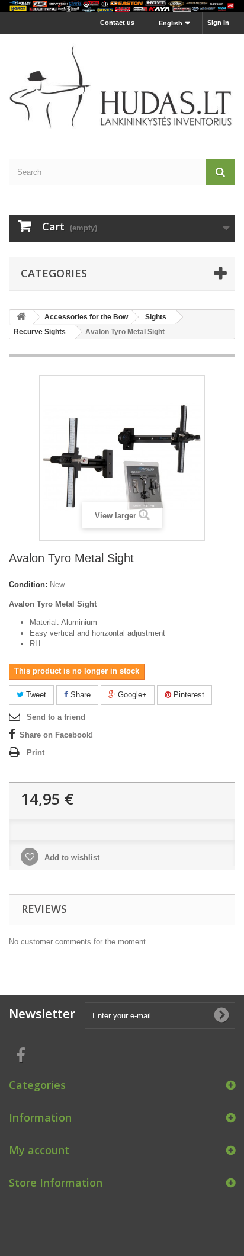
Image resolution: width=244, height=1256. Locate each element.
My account (39, 1150)
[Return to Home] (21, 317)
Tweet (35, 694)
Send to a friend (56, 717)
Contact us (117, 22)
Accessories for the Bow (86, 317)
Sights (155, 317)
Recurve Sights (40, 332)
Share (79, 694)
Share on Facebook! (56, 734)
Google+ (131, 694)
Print (35, 752)
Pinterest (187, 694)
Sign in (218, 22)
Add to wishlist (70, 857)
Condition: (28, 584)
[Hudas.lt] (122, 86)
